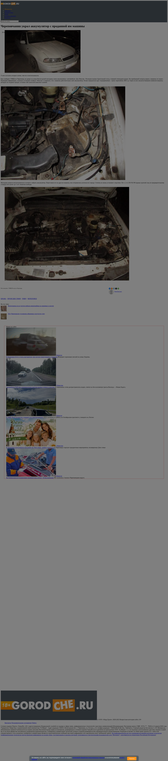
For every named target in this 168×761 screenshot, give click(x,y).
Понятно (132, 758)
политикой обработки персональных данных (88, 757)
